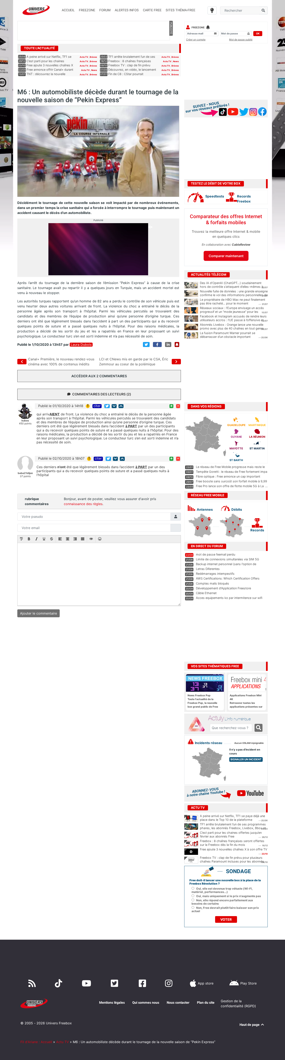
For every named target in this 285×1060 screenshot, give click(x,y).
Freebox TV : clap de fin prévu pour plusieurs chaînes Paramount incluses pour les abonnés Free (232, 861)
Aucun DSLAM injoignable (249, 743)
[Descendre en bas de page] (114, 406)
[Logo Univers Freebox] (36, 10)
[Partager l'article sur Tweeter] (146, 344)
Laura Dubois (81, 345)
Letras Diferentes (208, 569)
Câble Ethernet (206, 593)
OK (258, 33)
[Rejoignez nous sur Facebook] (143, 983)
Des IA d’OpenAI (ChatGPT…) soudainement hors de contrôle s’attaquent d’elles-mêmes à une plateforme (231, 286)
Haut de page (250, 1025)
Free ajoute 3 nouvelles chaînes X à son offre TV (233, 849)
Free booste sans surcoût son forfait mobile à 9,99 (231, 481)
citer (97, 406)
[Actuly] (198, 724)
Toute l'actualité (39, 48)
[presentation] (21, 539)
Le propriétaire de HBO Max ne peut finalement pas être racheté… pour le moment (232, 301)
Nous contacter (178, 1003)
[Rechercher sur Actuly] (258, 728)
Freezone (198, 27)
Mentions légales (112, 1003)
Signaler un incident (246, 759)
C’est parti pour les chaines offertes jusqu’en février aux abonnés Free (231, 834)
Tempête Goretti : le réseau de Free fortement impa (231, 471)
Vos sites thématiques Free (215, 666)
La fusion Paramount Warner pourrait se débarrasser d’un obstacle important (227, 335)
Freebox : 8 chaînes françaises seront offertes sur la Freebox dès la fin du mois (232, 843)
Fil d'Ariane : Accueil (36, 1042)
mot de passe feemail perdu (215, 554)
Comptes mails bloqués (212, 583)
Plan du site (205, 1003)
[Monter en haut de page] (121, 406)
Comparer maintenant (226, 256)
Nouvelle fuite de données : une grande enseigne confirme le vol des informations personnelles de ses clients (234, 295)
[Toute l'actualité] (171, 48)
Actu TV (84, 57)
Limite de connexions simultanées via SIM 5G (227, 559)
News (176, 61)
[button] (21, 539)
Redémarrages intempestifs (215, 573)
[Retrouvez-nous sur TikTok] (59, 983)
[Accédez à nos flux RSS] (33, 983)
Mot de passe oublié (240, 39)
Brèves (93, 57)
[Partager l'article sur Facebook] (157, 344)
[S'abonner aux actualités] (177, 344)
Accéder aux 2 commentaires (99, 376)
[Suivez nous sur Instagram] (169, 983)
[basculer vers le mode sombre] (212, 10)
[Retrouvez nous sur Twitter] (115, 983)
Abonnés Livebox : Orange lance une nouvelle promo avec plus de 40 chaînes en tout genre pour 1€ (232, 328)
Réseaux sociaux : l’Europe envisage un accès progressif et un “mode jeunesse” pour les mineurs (232, 311)
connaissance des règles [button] (83, 504)
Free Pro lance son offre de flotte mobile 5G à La (230, 486)
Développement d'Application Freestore (223, 588)
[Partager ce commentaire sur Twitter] (107, 406)
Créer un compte (196, 39)
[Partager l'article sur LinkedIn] (168, 344)
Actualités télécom (208, 275)
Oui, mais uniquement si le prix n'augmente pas (228, 896)
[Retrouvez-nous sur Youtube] (87, 983)
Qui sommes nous (145, 1003)
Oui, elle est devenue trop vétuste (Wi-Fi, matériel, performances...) (222, 890)
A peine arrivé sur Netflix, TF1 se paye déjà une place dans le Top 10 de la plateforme (232, 818)
